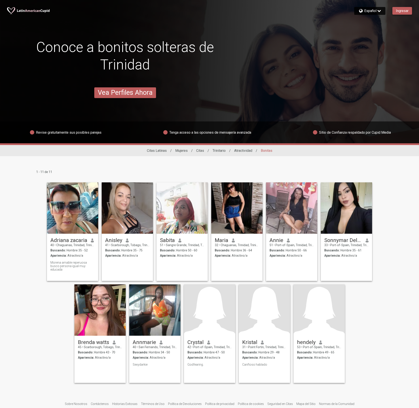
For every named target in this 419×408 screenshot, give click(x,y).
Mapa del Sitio (306, 404)
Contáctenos (100, 404)
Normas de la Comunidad (336, 404)
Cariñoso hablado (254, 364)
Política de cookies (251, 404)
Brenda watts (93, 342)
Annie (276, 240)
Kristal (249, 342)
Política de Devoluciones (185, 404)
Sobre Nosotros (76, 404)
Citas (200, 151)
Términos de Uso (153, 404)
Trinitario (219, 151)
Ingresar (402, 11)
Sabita (167, 240)
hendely (306, 342)
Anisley (113, 240)
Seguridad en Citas (280, 404)
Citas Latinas (157, 151)
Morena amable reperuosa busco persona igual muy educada (68, 266)
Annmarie (144, 342)
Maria (221, 240)
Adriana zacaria (68, 240)
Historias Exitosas (124, 404)
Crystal (195, 342)
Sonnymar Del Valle (343, 240)
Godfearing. (195, 364)
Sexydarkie (140, 364)
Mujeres (181, 151)
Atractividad (243, 151)
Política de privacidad (219, 404)
